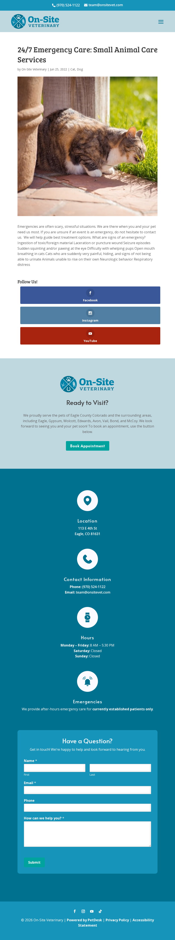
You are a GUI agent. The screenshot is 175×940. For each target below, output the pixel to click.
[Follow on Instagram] (83, 911)
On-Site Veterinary (34, 69)
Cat (72, 69)
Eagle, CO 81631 (87, 533)
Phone (29, 800)
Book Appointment (87, 445)
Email (30, 783)
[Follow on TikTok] (100, 911)
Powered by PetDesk (84, 920)
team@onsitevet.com (93, 592)
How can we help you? (44, 818)
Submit (34, 862)
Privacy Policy (117, 920)
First (26, 774)
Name (30, 761)
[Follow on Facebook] (74, 911)
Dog (80, 69)
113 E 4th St (87, 528)
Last (92, 774)
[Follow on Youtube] (91, 911)
